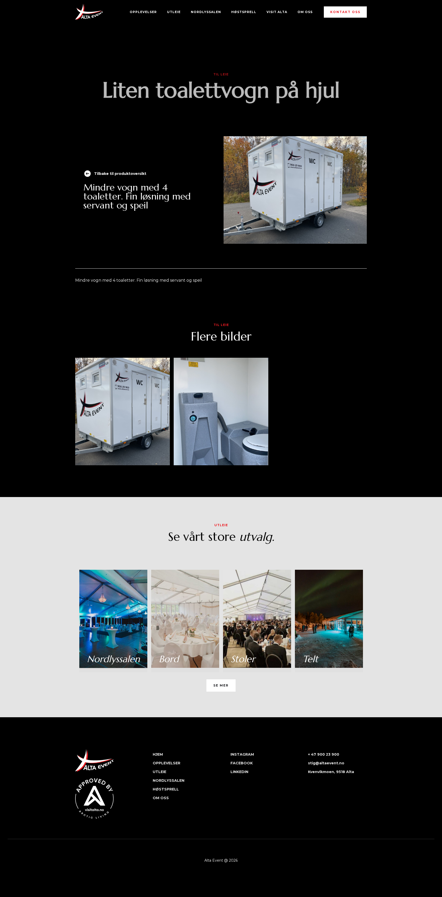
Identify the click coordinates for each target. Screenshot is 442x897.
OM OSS (305, 12)
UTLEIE (174, 12)
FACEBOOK (241, 763)
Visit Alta (277, 12)
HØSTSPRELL (166, 789)
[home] (89, 12)
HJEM (158, 754)
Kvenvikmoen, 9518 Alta (331, 772)
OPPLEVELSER (143, 12)
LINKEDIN (239, 772)
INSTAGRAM (242, 754)
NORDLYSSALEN (206, 12)
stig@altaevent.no (326, 763)
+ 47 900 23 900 (323, 754)
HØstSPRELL (243, 12)
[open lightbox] (122, 411)
